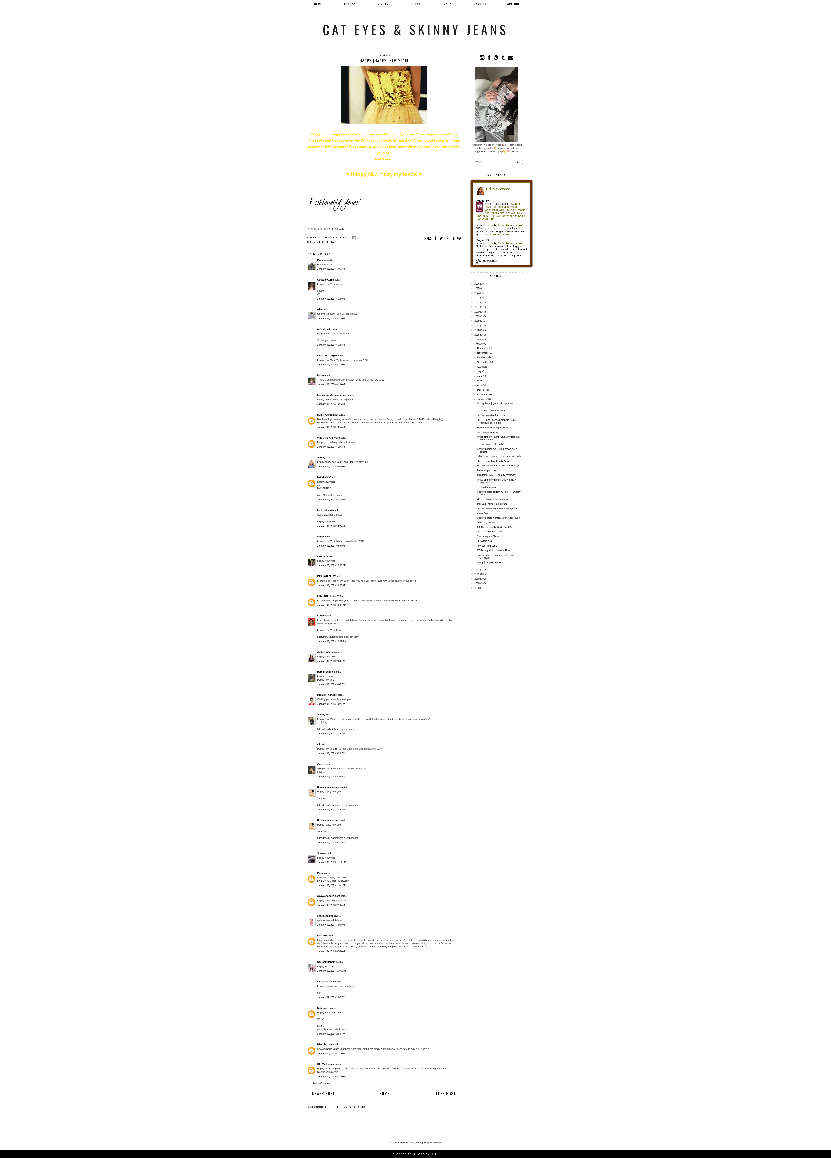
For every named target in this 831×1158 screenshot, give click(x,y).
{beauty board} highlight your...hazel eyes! (498, 517)
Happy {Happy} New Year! (490, 562)
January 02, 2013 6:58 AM (331, 951)
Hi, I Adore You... (485, 541)
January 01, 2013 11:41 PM (331, 885)
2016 (477, 330)
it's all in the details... (487, 487)
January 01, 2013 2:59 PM (331, 661)
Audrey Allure (325, 652)
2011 (477, 574)
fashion (320, 242)
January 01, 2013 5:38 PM (331, 776)
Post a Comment (321, 1083)
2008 (477, 588)
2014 (477, 339)
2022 (477, 302)
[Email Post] (353, 237)
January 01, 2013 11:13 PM (331, 862)
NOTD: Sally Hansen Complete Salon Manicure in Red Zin (496, 421)
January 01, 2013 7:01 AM (331, 404)
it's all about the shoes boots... (492, 410)
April (479, 385)
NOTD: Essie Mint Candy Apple (493, 461)
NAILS (448, 4)
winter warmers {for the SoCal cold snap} (498, 465)
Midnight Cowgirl (327, 695)
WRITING (513, 4)
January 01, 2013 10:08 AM (331, 565)
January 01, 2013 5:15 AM (331, 298)
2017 (477, 325)
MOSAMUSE (324, 477)
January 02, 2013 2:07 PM (331, 997)
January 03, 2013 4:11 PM (331, 1053)
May (479, 380)
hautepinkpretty (326, 962)
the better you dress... (488, 470)
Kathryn (321, 556)
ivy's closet (323, 329)
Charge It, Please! (486, 522)
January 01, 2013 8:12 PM (331, 809)
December (482, 348)
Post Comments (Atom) (349, 1107)
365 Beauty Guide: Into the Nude (494, 550)
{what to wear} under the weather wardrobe (499, 456)
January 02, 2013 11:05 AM (331, 970)
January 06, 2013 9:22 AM (331, 1076)
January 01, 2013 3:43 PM (331, 684)
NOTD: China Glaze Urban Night (494, 499)
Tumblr (324, 228)
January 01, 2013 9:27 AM (331, 526)
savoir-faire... (483, 513)
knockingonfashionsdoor (331, 395)
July (479, 371)
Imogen (321, 375)
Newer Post (323, 1093)
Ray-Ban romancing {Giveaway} (494, 427)
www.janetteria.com (328, 896)
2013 (477, 344)
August (481, 366)
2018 (477, 320)
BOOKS (415, 4)
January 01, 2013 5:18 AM (331, 345)
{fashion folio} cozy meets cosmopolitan (497, 508)
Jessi (320, 764)
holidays (331, 242)
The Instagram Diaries (488, 536)
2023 (477, 297)
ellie (319, 309)
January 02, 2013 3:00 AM (331, 924)
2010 (477, 578)
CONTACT (350, 4)
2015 (477, 335)
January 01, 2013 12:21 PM (331, 641)
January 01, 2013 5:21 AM (331, 364)
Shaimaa (322, 853)
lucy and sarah (325, 510)
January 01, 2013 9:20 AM (331, 499)
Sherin (321, 536)
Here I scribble (325, 671)
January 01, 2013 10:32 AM (331, 585)
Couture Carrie (325, 279)
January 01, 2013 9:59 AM (331, 545)
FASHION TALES (326, 576)
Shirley (321, 714)
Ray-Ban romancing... (488, 432)
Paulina (321, 260)
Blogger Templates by (415, 1154)
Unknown (322, 935)
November (482, 353)
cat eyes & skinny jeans (415, 29)
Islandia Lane (324, 1044)
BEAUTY (383, 4)
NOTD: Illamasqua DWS (489, 531)
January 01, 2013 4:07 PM (331, 704)
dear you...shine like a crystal (492, 504)
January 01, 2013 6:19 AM (331, 384)
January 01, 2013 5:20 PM (331, 753)
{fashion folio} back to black (491, 415)
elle (319, 744)
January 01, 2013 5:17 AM (331, 318)
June (479, 376)
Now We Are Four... (487, 545)
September (483, 362)
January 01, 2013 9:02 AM (331, 466)
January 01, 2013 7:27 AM (331, 446)
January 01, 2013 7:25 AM (331, 427)
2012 (477, 569)
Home (318, 4)
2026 (477, 283)
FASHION (480, 4)
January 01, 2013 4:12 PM (331, 733)
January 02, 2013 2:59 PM (331, 1033)
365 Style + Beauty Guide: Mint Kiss (495, 527)
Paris (320, 873)
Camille (321, 615)
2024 (477, 293)
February (482, 394)
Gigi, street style (326, 981)
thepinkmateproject (328, 787)
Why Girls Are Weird (328, 437)
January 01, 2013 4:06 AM (331, 269)
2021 (477, 307)
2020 (477, 311)
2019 (477, 316)
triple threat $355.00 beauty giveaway (496, 475)
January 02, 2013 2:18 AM (331, 905)
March (480, 390)
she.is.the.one (325, 915)
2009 (477, 583)
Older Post (444, 1093)
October (481, 357)
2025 (477, 288)
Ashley (321, 457)
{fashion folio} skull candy (490, 444)
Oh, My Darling (325, 1064)
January (481, 399)
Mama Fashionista (327, 414)
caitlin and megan (327, 355)
